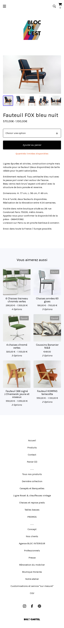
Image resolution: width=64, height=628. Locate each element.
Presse (32, 557)
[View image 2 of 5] (20, 101)
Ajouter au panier (32, 145)
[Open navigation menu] (4, 6)
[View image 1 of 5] (8, 101)
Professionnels (32, 550)
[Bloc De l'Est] (32, 30)
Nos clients (32, 536)
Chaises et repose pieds (32, 502)
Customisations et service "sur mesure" (32, 586)
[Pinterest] (39, 606)
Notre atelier (32, 579)
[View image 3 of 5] (32, 101)
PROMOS (32, 516)
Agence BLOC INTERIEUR (32, 543)
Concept (32, 529)
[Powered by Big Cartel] (32, 619)
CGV (32, 593)
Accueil (32, 440)
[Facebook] (32, 606)
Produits (32, 447)
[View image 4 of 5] (44, 101)
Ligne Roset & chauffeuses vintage (32, 495)
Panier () (32, 461)
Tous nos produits (32, 474)
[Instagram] (24, 606)
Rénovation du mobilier (32, 564)
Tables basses (32, 509)
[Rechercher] (54, 6)
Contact (32, 454)
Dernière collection (32, 481)
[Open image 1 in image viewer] (32, 74)
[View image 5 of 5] (56, 101)
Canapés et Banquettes (32, 488)
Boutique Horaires (32, 571)
